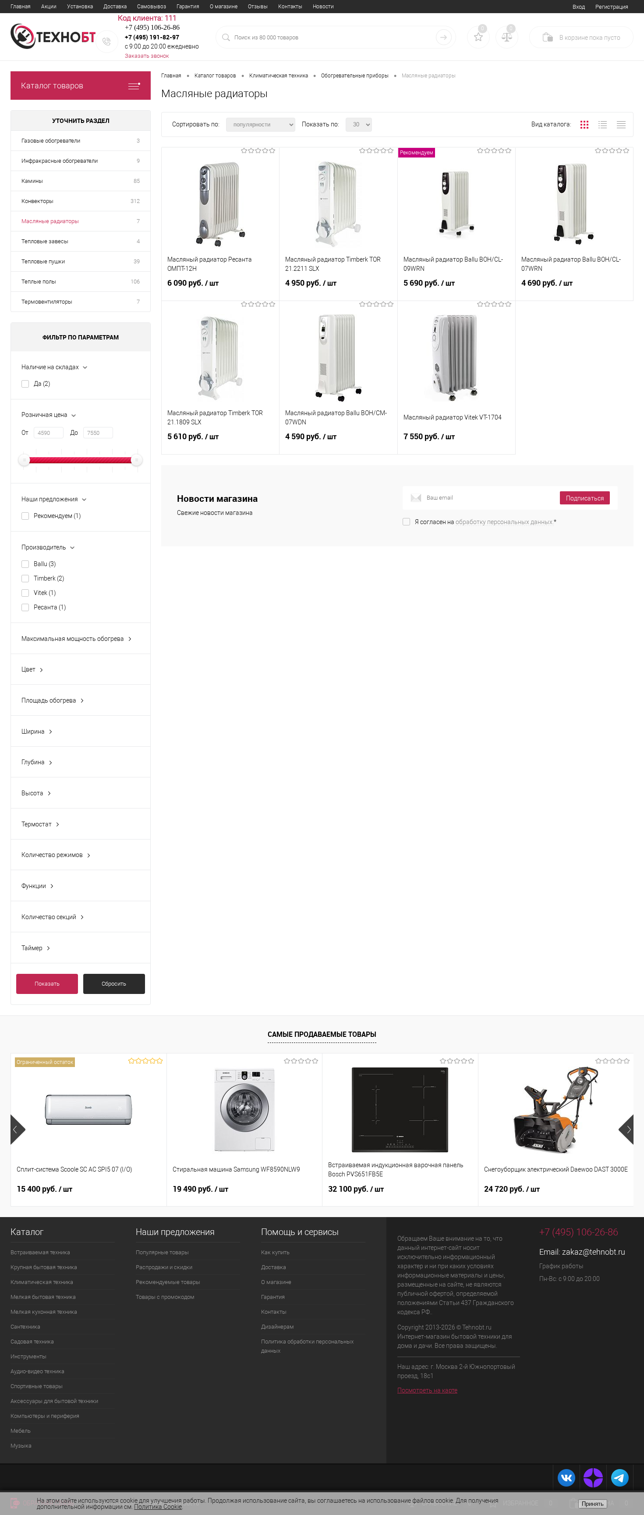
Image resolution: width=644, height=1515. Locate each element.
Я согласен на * (485, 521)
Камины (32, 181)
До (74, 432)
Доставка (115, 6)
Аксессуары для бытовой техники (54, 1401)
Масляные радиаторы (50, 221)
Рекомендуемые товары (168, 1282)
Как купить (275, 1252)
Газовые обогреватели (50, 140)
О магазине (223, 6)
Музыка (21, 1445)
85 (137, 181)
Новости (323, 6)
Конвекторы (37, 201)
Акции (49, 6)
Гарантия (188, 6)
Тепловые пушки (43, 261)
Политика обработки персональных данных (307, 1346)
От (24, 432)
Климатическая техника (42, 1282)
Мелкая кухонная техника (44, 1312)
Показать (47, 983)
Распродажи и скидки (164, 1267)
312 (135, 201)
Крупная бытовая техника (44, 1267)
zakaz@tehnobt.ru (593, 1251)
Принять (593, 1504)
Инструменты (28, 1356)
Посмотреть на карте (427, 1390)
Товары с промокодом (165, 1297)
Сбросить (114, 983)
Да (42, 383)
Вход (579, 6)
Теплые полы (38, 281)
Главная (21, 6)
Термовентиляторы (46, 301)
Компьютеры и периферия (45, 1416)
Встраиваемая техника (40, 1252)
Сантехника (25, 1326)
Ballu (45, 563)
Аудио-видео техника (37, 1371)
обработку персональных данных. (505, 521)
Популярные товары (162, 1252)
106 (135, 281)
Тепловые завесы (44, 241)
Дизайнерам (277, 1326)
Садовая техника (32, 1341)
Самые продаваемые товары (322, 1034)
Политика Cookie (158, 1506)
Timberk (49, 578)
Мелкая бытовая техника (43, 1297)
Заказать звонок (147, 55)
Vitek (45, 592)
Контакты (290, 6)
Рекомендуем (57, 515)
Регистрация (611, 6)
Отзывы (258, 6)
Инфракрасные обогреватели (59, 160)
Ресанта (50, 607)
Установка (80, 6)
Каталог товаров (52, 85)
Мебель (21, 1431)
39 (137, 261)
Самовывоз (151, 6)
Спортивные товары (37, 1386)
